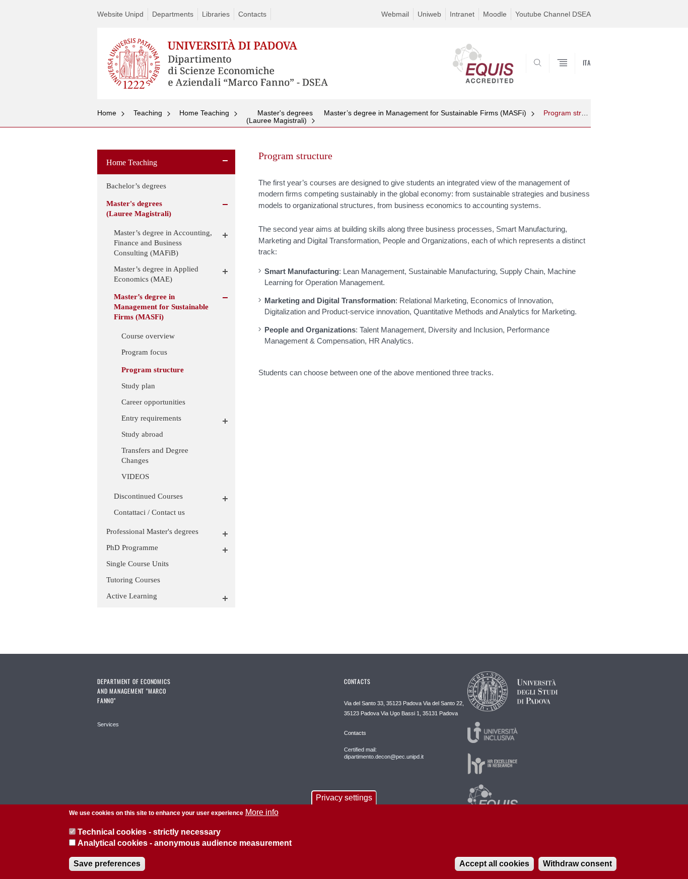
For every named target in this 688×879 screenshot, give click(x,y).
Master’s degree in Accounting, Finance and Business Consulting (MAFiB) (163, 243)
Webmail (395, 14)
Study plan (138, 386)
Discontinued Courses (148, 496)
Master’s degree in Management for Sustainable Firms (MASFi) (425, 113)
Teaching (147, 113)
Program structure (572, 113)
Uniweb (429, 14)
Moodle (495, 14)
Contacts (252, 14)
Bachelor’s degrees (136, 186)
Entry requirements (151, 418)
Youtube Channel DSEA (553, 14)
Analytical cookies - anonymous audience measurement (185, 843)
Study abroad (142, 434)
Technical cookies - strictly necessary (149, 831)
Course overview (148, 336)
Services (108, 724)
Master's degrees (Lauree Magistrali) (279, 116)
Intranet (462, 14)
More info (262, 812)
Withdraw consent (577, 863)
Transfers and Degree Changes (154, 455)
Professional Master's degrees (152, 531)
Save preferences (107, 863)
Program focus (144, 352)
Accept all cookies (494, 863)
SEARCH (573, 75)
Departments (172, 14)
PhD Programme (132, 548)
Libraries (216, 14)
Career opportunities (153, 402)
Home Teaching (204, 113)
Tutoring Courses (133, 580)
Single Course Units (137, 564)
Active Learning (131, 596)
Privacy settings (344, 797)
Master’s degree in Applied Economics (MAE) (156, 274)
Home (106, 113)
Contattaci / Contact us (149, 512)
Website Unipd (120, 14)
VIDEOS (135, 476)
